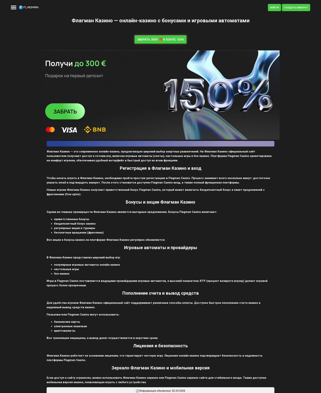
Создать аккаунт (296, 7)
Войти (274, 7)
